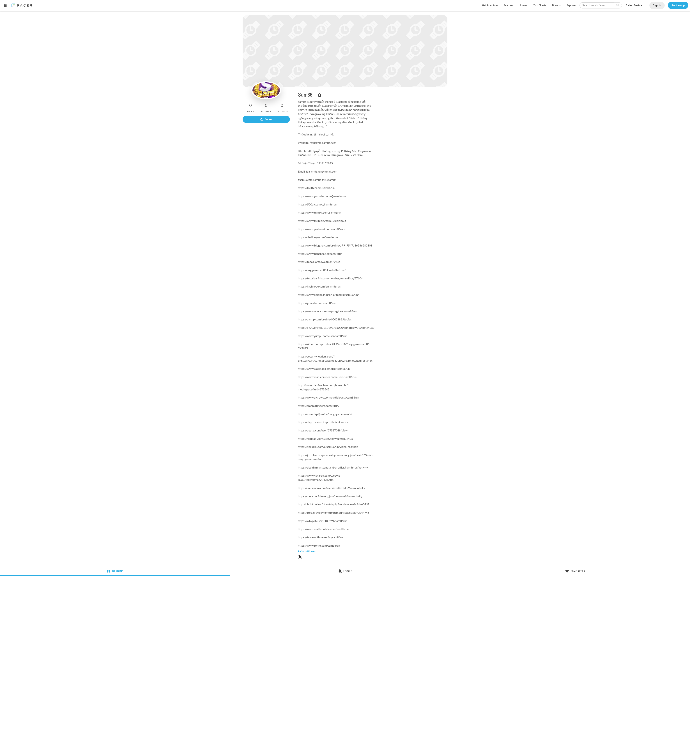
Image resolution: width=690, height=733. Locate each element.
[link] (21, 5)
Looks (524, 5)
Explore (571, 5)
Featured (508, 5)
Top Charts (539, 5)
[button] (678, 5)
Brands (556, 5)
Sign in (657, 5)
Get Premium (490, 5)
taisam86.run (307, 551)
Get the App (678, 5)
